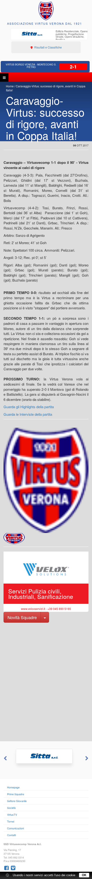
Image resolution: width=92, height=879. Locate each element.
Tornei (10, 821)
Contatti (11, 835)
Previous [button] (4, 758)
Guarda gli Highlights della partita (29, 406)
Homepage (13, 787)
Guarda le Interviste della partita (28, 414)
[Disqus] (46, 681)
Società (11, 808)
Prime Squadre (15, 794)
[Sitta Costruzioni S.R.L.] (46, 756)
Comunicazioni (15, 828)
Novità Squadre (22, 617)
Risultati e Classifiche (47, 47)
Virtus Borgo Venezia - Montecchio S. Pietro (31, 66)
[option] (49, 35)
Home (10, 86)
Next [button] (87, 758)
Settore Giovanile (17, 801)
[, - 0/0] (14, 538)
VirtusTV (12, 814)
